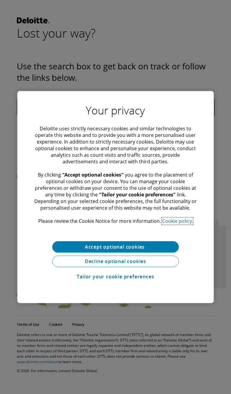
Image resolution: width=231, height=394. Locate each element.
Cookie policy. (177, 221)
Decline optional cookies (115, 261)
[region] (115, 197)
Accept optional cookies (115, 247)
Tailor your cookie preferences (115, 276)
